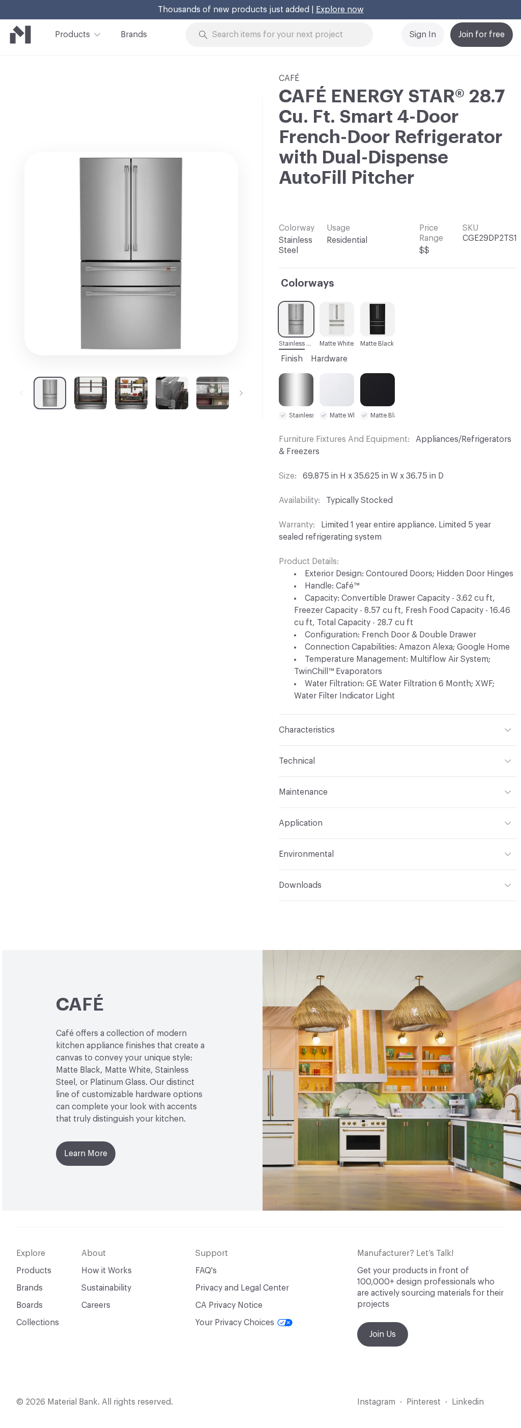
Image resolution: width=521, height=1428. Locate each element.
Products (72, 35)
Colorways (307, 283)
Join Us (382, 1334)
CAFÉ (289, 78)
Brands (134, 35)
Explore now (340, 10)
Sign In (423, 35)
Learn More (85, 1154)
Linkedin (468, 1402)
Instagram (376, 1402)
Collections (37, 1323)
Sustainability (106, 1288)
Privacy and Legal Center (242, 1288)
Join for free (481, 35)
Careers (95, 1305)
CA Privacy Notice (229, 1305)
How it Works (106, 1271)
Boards (29, 1305)
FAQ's (206, 1271)
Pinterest (424, 1402)
